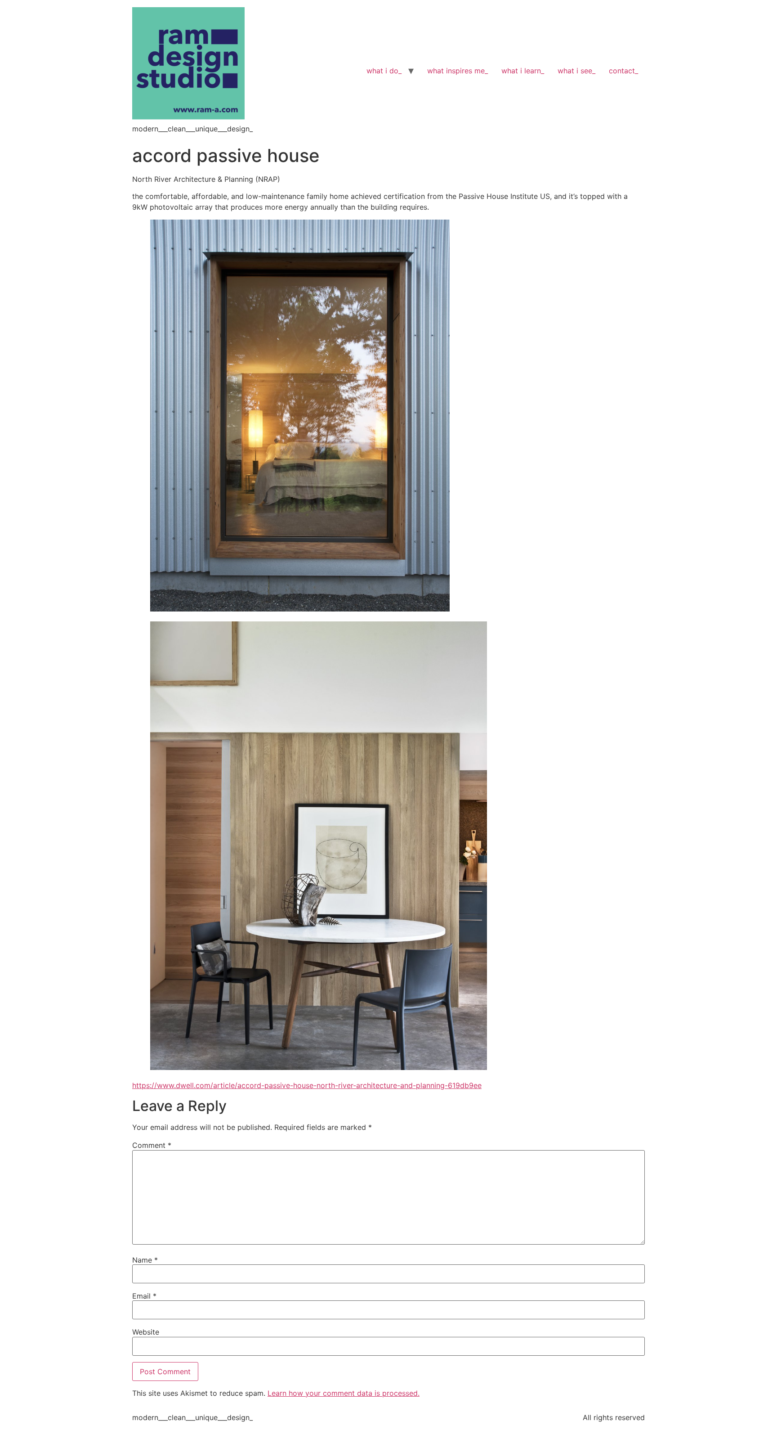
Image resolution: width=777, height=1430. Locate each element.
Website (145, 1332)
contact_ (623, 70)
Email (144, 1296)
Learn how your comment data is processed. (344, 1393)
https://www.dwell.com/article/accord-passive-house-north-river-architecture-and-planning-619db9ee (307, 1085)
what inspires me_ (457, 70)
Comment (151, 1145)
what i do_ (384, 70)
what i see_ (576, 70)
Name (145, 1260)
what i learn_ (522, 70)
